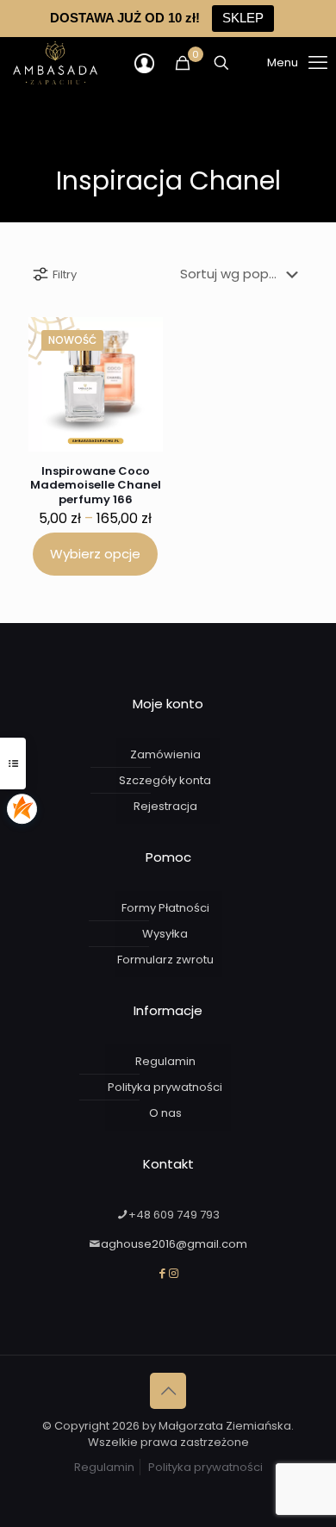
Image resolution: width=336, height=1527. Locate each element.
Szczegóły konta (165, 780)
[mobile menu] (275, 63)
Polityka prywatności (165, 1087)
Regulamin (165, 1061)
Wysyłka (165, 934)
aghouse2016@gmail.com (174, 1244)
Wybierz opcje (95, 554)
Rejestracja (165, 806)
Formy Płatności (165, 908)
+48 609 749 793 (174, 1214)
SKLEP (243, 17)
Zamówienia (165, 754)
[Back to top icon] (168, 1391)
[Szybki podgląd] (143, 362)
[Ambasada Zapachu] (55, 62)
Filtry (65, 274)
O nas (165, 1113)
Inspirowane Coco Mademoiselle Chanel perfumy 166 (95, 485)
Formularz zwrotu (165, 959)
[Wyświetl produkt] (143, 337)
